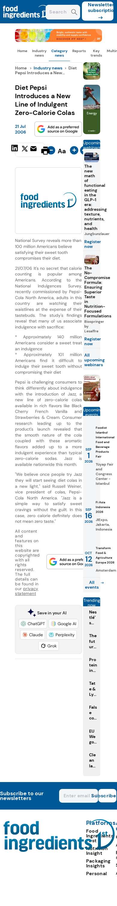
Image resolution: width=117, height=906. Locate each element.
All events (92, 585)
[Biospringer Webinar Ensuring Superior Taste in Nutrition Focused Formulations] (91, 399)
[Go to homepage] (59, 850)
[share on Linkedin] (15, 150)
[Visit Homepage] (26, 22)
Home (22, 51)
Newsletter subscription (100, 7)
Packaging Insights (98, 863)
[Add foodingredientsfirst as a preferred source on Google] (58, 129)
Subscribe (107, 796)
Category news (59, 53)
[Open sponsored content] (58, 40)
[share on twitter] (24, 150)
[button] (33, 623)
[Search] (74, 12)
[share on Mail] (34, 150)
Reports (79, 51)
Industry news (39, 53)
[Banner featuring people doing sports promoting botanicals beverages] (91, 132)
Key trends (96, 53)
